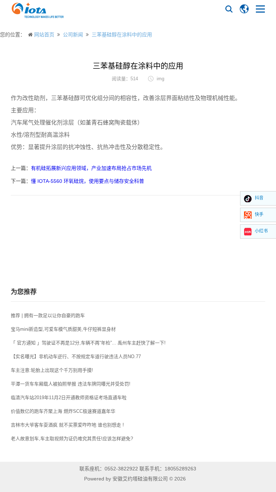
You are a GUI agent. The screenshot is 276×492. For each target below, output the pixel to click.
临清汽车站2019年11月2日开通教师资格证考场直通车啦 (68, 397)
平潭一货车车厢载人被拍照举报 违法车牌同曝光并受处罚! (70, 384)
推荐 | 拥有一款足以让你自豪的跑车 (48, 315)
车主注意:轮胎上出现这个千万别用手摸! (52, 370)
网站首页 (44, 34)
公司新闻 (73, 34)
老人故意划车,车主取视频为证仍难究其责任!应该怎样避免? (72, 438)
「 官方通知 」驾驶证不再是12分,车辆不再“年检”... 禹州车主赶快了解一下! (88, 343)
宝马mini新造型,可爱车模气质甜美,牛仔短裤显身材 (63, 329)
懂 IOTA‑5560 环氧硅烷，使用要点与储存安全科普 (87, 181)
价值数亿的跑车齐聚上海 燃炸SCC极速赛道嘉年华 (63, 411)
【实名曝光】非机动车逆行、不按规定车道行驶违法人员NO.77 (76, 356)
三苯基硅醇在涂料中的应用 (122, 34)
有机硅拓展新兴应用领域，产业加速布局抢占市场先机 (91, 168)
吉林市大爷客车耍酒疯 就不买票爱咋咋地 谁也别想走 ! (67, 425)
